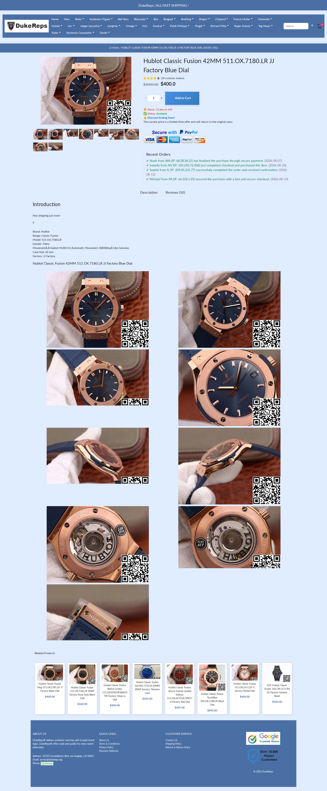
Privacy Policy (106, 747)
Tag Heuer (264, 26)
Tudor (54, 33)
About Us (104, 740)
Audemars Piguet (100, 19)
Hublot (55, 26)
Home (55, 19)
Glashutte (264, 19)
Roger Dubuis (242, 26)
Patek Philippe (178, 26)
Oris (144, 26)
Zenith (103, 33)
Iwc (70, 26)
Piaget (199, 26)
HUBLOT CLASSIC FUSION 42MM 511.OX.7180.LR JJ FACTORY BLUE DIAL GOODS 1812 (169, 48)
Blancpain (140, 19)
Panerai (157, 26)
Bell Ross (123, 19)
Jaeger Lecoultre (90, 26)
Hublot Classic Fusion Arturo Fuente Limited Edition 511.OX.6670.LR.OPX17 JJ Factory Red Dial (179, 694)
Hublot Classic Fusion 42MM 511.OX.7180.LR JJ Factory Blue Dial (82, 263)
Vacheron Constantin (79, 33)
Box (156, 19)
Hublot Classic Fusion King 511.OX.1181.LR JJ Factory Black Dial (50, 687)
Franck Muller (241, 19)
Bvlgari (203, 19)
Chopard (220, 19)
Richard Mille (218, 26)
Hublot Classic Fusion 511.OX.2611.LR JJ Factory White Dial (244, 687)
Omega (130, 26)
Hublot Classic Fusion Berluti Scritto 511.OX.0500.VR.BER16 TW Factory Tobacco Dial (114, 692)
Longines (112, 26)
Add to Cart (183, 98)
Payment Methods (108, 751)
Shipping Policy (173, 744)
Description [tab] (149, 192)
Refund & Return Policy (178, 747)
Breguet (168, 19)
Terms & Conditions (109, 744)
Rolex (78, 19)
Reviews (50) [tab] (175, 192)
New (67, 19)
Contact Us (171, 740)
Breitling (186, 19)
